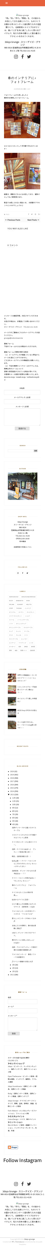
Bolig (10, 1093)
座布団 (33, 646)
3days (10, 1066)
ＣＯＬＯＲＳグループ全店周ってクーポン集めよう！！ (27, 689)
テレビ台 (18, 635)
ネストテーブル (13, 639)
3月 (13, 965)
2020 (12, 771)
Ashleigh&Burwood (28, 597)
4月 (13, 824)
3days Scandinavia (15, 1086)
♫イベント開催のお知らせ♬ (22, 961)
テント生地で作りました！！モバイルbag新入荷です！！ (27, 725)
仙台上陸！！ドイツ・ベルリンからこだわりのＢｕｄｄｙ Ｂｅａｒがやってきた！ (24, 863)
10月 (14, 804)
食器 (16, 650)
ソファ (11, 623)
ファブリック (22, 642)
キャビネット (30, 612)
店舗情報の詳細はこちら (23, 547)
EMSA (28, 600)
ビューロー (24, 639)
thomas (19, 608)
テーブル (26, 631)
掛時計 (26, 646)
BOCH (11, 600)
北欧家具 (32, 650)
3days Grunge (13, 1100)
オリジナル (12, 612)
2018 (12, 778)
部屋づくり (23, 650)
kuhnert (20, 604)
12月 (14, 798)
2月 (13, 968)
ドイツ (26, 635)
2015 (12, 788)
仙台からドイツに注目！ (21, 899)
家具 (20, 646)
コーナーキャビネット (15, 616)
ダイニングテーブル (15, 627)
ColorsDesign (13, 1119)
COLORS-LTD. (13, 1060)
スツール (11, 619)
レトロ (31, 642)
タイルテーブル (28, 627)
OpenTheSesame (14, 1076)
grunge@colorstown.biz (13, 338)
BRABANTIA (19, 600)
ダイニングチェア (21, 623)
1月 (13, 971)
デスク (11, 635)
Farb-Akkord (13, 1110)
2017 (12, 781)
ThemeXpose (19, 1242)
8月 (13, 811)
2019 (12, 774)
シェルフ (27, 616)
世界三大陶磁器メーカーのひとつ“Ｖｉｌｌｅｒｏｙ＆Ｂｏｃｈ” (27, 678)
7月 (13, 814)
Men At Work (13, 1125)
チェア (11, 631)
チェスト (18, 631)
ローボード (12, 646)
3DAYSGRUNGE (13, 597)
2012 (12, 974)
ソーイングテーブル (23, 619)
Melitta (28, 604)
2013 (12, 794)
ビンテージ (12, 642)
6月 (13, 818)
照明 (10, 650)
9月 (13, 808)
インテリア (28, 608)
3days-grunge (29, 1239)
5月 (13, 821)
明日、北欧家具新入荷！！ (21, 856)
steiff (11, 608)
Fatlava (11, 604)
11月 (14, 801)
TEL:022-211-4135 (30, 327)
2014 (12, 791)
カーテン (21, 612)
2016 (12, 784)
